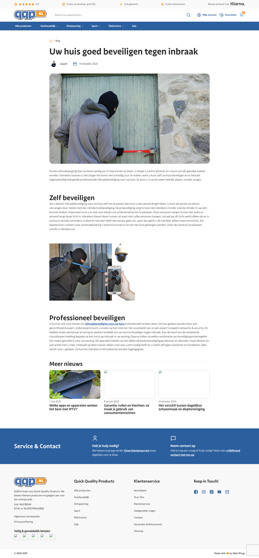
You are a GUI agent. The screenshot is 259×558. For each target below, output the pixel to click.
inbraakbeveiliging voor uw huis (104, 324)
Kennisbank (140, 490)
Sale (134, 26)
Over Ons (139, 497)
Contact (138, 517)
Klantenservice (142, 503)
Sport (95, 26)
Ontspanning (73, 26)
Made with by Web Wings (229, 553)
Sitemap (138, 531)
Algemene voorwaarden (27, 516)
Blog (58, 40)
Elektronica (115, 26)
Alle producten (23, 26)
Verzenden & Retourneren (148, 524)
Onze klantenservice (136, 450)
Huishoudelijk (48, 26)
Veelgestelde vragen (145, 510)
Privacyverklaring (23, 521)
